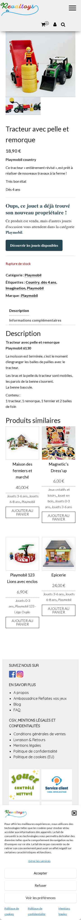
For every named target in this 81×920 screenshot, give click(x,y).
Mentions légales (27, 745)
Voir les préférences (41, 898)
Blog (17, 704)
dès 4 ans (48, 282)
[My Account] (55, 24)
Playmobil (33, 275)
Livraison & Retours (29, 740)
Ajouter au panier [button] (22, 512)
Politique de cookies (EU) (34, 757)
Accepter (40, 873)
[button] (74, 813)
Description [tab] (19, 310)
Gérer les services (39, 861)
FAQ (17, 710)
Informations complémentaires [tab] (35, 320)
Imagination (15, 288)
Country (32, 282)
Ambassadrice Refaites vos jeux (40, 698)
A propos (21, 692)
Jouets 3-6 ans (17, 496)
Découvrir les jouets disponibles (34, 245)
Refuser (41, 885)
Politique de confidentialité (35, 751)
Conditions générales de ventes (40, 734)
